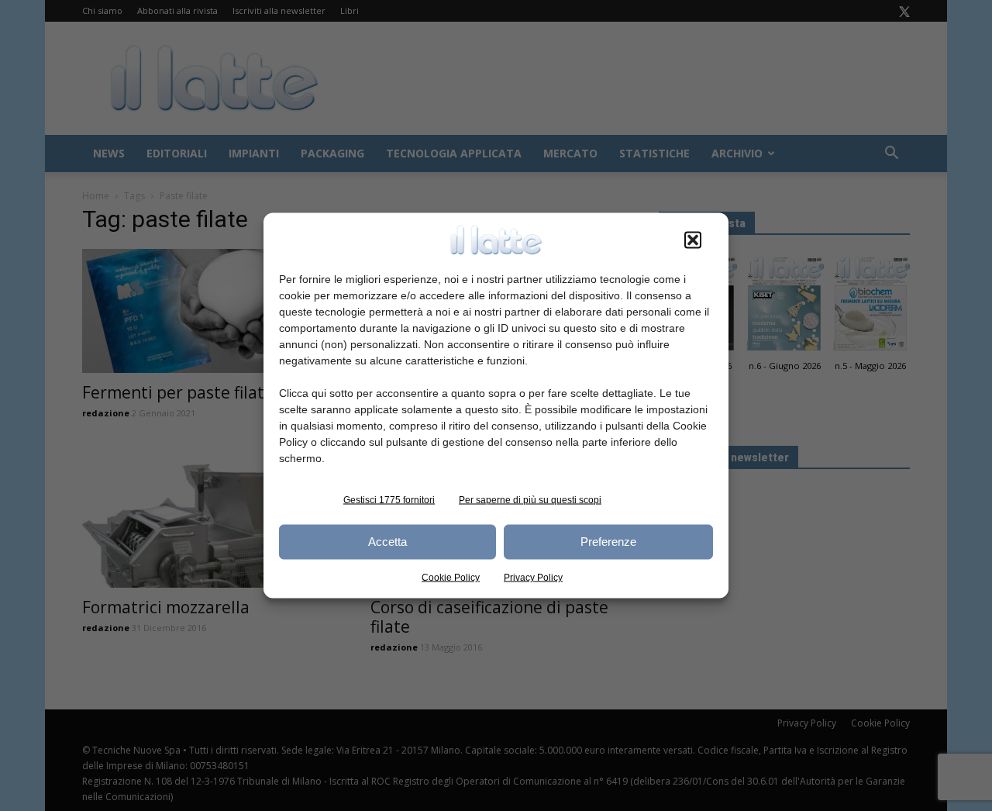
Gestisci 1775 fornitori (389, 499)
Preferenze (608, 541)
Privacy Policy (533, 576)
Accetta (387, 541)
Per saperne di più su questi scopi (530, 499)
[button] (693, 239)
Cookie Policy (451, 576)
